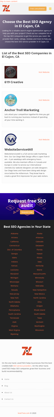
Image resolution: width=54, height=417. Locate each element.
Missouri (39, 282)
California (14, 241)
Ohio (40, 302)
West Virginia (14, 330)
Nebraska (40, 286)
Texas (39, 318)
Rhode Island (39, 310)
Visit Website (44, 72)
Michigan (14, 278)
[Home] (7, 8)
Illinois (39, 257)
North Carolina (39, 298)
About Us (8, 392)
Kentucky (39, 265)
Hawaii (39, 253)
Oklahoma (14, 306)
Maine (39, 270)
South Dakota (39, 314)
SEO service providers (22, 366)
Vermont (39, 322)
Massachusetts (39, 274)
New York (14, 298)
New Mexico (40, 294)
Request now (27, 212)
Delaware (40, 245)
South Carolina (14, 314)
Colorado (39, 241)
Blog (6, 386)
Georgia (14, 253)
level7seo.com (24, 413)
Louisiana (14, 270)
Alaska (39, 233)
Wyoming (14, 334)
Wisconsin (39, 330)
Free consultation (37, 8)
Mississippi (14, 282)
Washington (40, 326)
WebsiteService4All (19, 149)
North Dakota (14, 302)
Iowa (40, 262)
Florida (39, 249)
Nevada (14, 290)
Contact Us (8, 399)
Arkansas (39, 237)
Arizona (14, 237)
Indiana (14, 262)
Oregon (39, 306)
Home (6, 379)
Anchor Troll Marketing (22, 110)
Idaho (14, 257)
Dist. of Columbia (14, 249)
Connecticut (14, 245)
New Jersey (14, 294)
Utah (14, 322)
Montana (14, 286)
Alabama (14, 233)
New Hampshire (39, 290)
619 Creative (14, 82)
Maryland (14, 274)
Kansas (14, 265)
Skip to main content (8, 1)
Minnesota (39, 278)
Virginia (14, 326)
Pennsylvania (14, 310)
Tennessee (14, 318)
